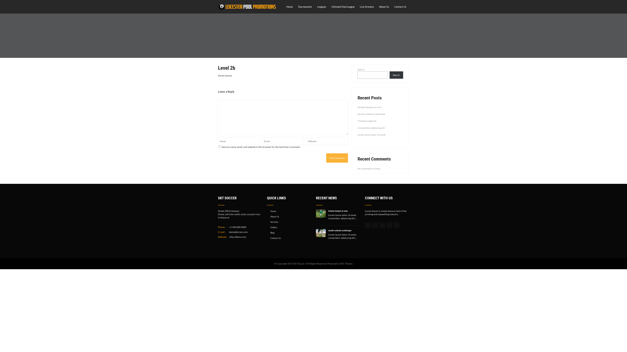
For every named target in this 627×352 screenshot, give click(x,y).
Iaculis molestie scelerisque (371, 114)
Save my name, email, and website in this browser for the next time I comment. (261, 147)
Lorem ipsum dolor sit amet (371, 134)
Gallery (273, 227)
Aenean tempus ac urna (369, 107)
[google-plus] (382, 225)
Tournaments (305, 6)
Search (361, 69)
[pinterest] (397, 225)
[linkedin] (389, 225)
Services (274, 222)
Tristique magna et (367, 120)
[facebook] (368, 225)
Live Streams (367, 6)
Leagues (321, 6)
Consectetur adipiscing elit (371, 127)
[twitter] (375, 225)
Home (289, 6)
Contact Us (400, 6)
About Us (384, 6)
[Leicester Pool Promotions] (247, 10)
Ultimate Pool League (343, 6)
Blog (272, 232)
